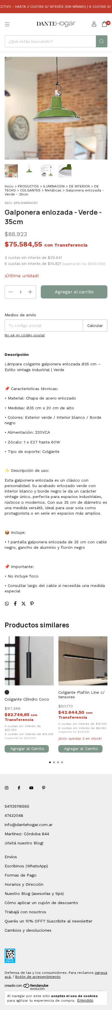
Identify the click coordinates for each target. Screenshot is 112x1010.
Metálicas (53, 190)
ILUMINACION (54, 186)
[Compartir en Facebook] (16, 603)
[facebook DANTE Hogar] (19, 788)
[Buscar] (101, 41)
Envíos (11, 856)
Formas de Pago (20, 875)
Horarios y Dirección (24, 884)
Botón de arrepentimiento (38, 977)
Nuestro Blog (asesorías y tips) (34, 893)
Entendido (85, 1001)
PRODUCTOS (28, 186)
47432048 (14, 815)
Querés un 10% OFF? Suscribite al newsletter (48, 921)
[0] (104, 24)
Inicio (9, 186)
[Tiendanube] (27, 989)
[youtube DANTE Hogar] (31, 788)
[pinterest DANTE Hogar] (44, 788)
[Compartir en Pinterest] (32, 603)
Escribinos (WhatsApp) (26, 866)
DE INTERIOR (79, 186)
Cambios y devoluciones (28, 930)
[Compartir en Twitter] (24, 603)
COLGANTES (30, 190)
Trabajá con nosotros (25, 912)
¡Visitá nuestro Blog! (24, 843)
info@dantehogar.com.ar (29, 824)
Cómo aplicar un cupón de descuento (41, 902)
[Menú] (7, 24)
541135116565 (17, 806)
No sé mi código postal (25, 335)
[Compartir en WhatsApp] (8, 603)
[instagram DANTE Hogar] (7, 788)
